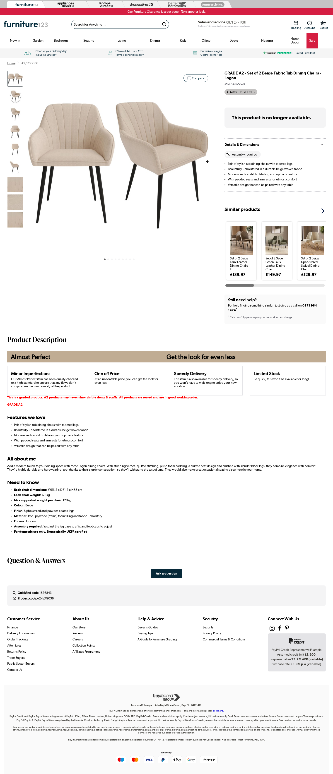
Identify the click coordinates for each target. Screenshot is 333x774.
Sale (312, 40)
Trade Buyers (16, 657)
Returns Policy (16, 651)
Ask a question (166, 573)
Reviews (78, 633)
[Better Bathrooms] (176, 4)
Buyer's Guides (148, 627)
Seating (88, 40)
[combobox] (120, 24)
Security (208, 627)
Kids (183, 40)
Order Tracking (17, 639)
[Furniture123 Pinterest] (287, 628)
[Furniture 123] (25, 4)
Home (11, 63)
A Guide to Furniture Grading (157, 639)
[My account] (309, 23)
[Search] (164, 24)
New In (15, 40)
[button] (207, 161)
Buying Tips (145, 633)
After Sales (14, 645)
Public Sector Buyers (21, 663)
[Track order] (296, 23)
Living (122, 40)
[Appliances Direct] (65, 4)
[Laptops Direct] (105, 4)
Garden (38, 40)
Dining (155, 40)
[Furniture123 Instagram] (272, 629)
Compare (198, 78)
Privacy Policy (212, 633)
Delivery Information (21, 633)
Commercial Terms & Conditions (224, 639)
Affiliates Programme (86, 651)
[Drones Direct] (140, 5)
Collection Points (83, 645)
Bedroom (61, 40)
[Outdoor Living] (211, 4)
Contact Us (14, 669)
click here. (218, 710)
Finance (12, 627)
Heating (267, 40)
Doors (233, 40)
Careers (77, 639)
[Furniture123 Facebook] (279, 628)
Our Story (79, 627)
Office (206, 40)
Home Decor (294, 40)
